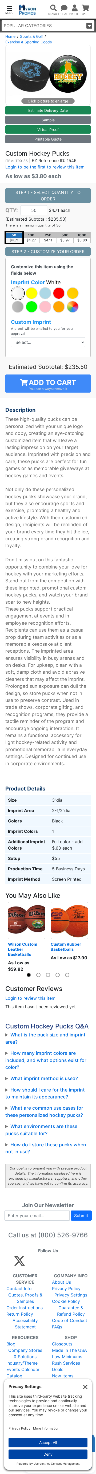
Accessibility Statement (25, 1323)
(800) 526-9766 (63, 1235)
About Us (61, 1282)
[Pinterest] (43, 1263)
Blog (10, 1344)
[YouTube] (78, 1263)
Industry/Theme (22, 1363)
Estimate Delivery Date (48, 110)
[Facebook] (32, 1263)
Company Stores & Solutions (25, 1353)
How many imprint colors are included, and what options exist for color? (45, 1060)
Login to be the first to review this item (45, 167)
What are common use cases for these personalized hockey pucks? (44, 1111)
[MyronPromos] (27, 10)
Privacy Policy (66, 1288)
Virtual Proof (48, 129)
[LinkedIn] (66, 1263)
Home (10, 36)
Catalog (14, 1375)
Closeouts (62, 1344)
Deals (57, 1369)
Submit (81, 1215)
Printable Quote (48, 139)
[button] (9, 9)
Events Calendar (22, 1369)
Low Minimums (67, 1356)
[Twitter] (19, 1263)
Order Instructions (24, 1307)
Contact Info (19, 1288)
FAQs (57, 1326)
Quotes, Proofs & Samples (25, 1298)
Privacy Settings (70, 1295)
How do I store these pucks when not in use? (45, 1148)
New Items (62, 1375)
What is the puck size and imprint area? (45, 1038)
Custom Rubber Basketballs (66, 947)
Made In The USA (69, 1350)
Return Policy (19, 1314)
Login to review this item (30, 998)
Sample (48, 120)
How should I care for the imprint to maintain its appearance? (45, 1093)
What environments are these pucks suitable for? (41, 1129)
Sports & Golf (31, 36)
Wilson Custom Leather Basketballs (23, 949)
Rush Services (66, 1363)
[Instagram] (55, 1263)
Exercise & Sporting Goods (28, 42)
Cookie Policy (66, 1301)
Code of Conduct (69, 1320)
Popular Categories (28, 25)
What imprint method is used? (44, 1078)
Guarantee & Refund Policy (71, 1311)
